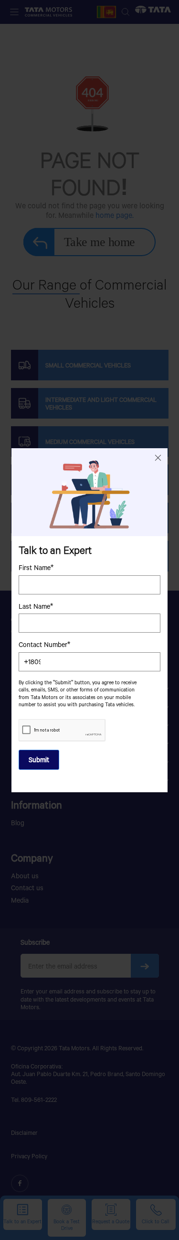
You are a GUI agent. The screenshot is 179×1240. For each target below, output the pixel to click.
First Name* (36, 567)
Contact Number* (44, 644)
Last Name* (36, 606)
